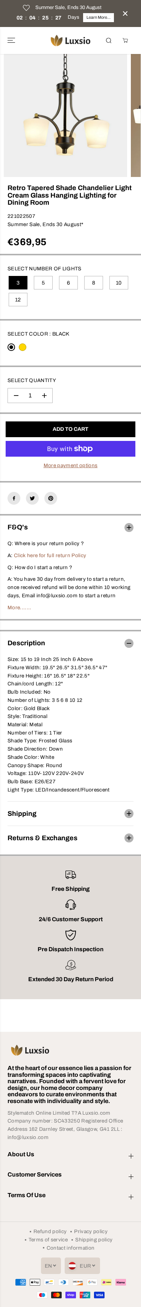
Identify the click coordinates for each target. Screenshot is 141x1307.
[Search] (108, 40)
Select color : (39, 334)
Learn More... (98, 17)
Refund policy (50, 1231)
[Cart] (125, 40)
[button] (12, 40)
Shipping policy (93, 1240)
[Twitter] (32, 498)
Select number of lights (45, 268)
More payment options (71, 465)
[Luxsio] (70, 40)
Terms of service (48, 1240)
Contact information (70, 1248)
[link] (70, 1050)
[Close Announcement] (125, 13)
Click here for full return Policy (50, 555)
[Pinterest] (50, 498)
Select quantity (32, 380)
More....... (20, 607)
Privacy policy (91, 1231)
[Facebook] (14, 498)
